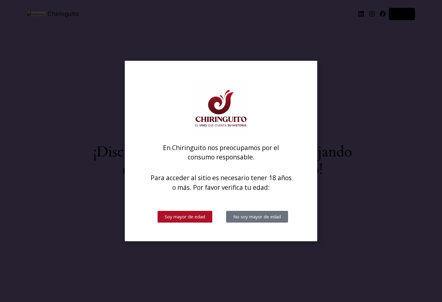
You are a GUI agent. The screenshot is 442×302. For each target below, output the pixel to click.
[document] (221, 151)
